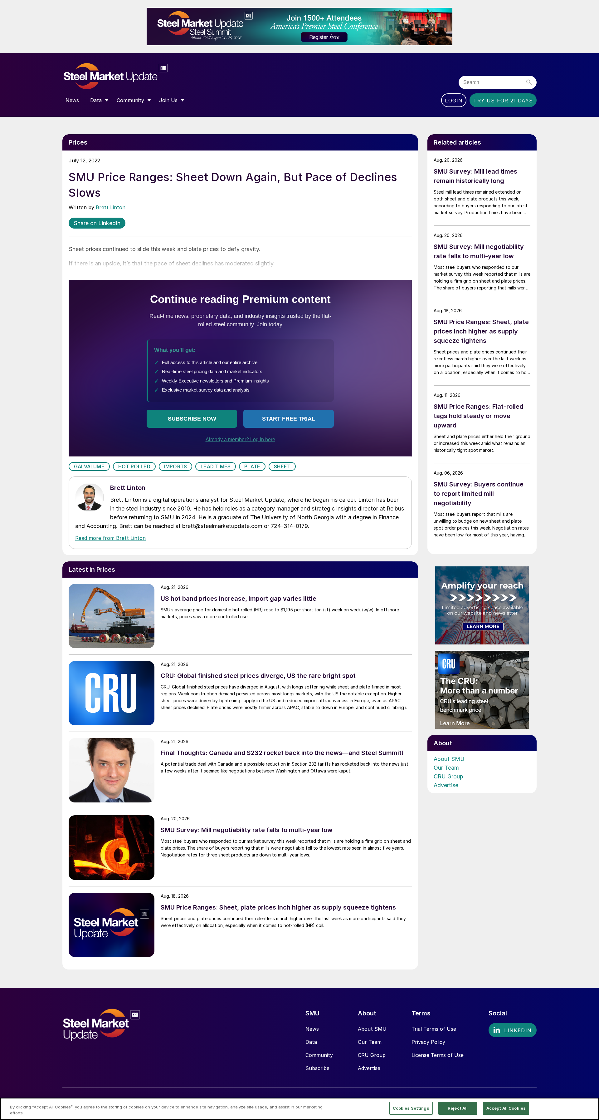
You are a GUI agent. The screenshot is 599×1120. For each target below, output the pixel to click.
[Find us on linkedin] (513, 1030)
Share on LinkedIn (97, 223)
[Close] (589, 1108)
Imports (175, 466)
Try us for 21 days (503, 100)
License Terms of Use (438, 1055)
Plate (252, 466)
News (312, 1029)
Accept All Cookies (506, 1108)
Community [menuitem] (130, 100)
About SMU (449, 759)
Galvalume (89, 466)
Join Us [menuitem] (168, 100)
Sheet (282, 466)
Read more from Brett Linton (110, 538)
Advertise (446, 785)
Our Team (446, 767)
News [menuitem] (72, 100)
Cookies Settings (411, 1108)
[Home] (128, 76)
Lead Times (216, 466)
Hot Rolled (134, 466)
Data (311, 1042)
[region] (299, 1109)
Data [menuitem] (96, 100)
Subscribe (317, 1068)
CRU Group (448, 776)
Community (319, 1055)
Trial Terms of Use (434, 1029)
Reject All (458, 1108)
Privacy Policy (428, 1042)
